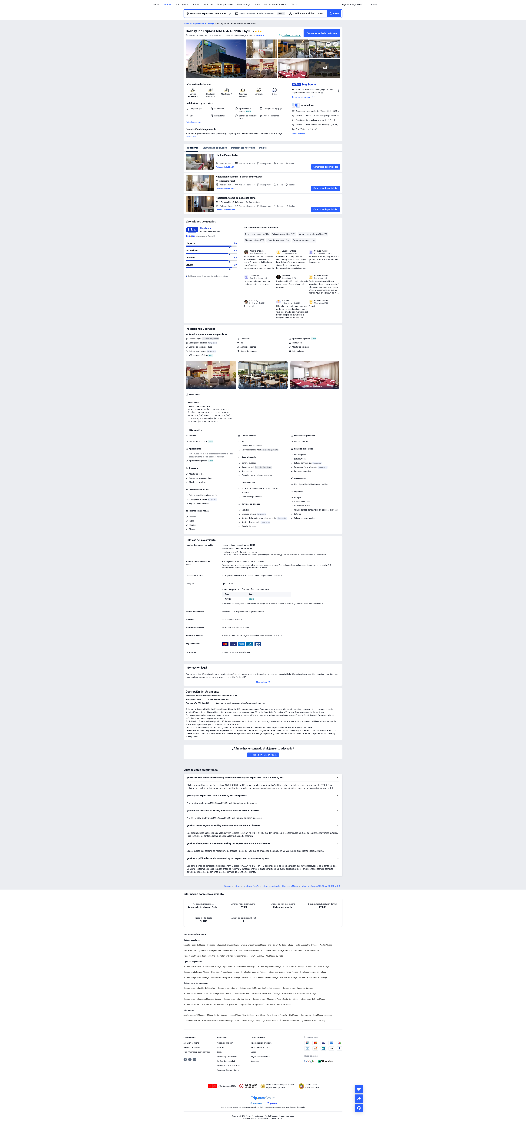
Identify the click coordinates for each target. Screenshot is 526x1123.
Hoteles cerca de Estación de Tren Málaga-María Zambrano (208, 993)
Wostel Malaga (326, 945)
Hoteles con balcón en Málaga (196, 972)
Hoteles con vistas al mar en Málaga (283, 972)
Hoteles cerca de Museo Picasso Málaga (299, 993)
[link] (352, 4)
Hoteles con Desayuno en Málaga (225, 977)
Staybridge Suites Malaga (267, 1020)
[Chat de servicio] (359, 1108)
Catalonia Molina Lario (232, 950)
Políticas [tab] (263, 147)
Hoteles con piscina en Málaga (196, 977)
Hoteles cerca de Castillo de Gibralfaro (199, 988)
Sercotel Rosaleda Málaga (194, 945)
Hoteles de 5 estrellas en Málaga (313, 977)
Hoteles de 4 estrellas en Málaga (225, 972)
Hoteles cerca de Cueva (227, 988)
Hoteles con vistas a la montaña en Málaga (260, 977)
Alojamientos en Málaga (293, 966)
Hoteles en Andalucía (271, 886)
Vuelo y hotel (182, 4)
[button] (366, 4)
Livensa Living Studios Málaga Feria (256, 945)
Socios (253, 1052)
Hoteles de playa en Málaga (269, 966)
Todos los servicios (193, 122)
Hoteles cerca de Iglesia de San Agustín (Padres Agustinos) (239, 1004)
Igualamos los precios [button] (291, 35)
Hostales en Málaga (288, 977)
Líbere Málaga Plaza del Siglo (241, 1015)
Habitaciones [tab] (192, 147)
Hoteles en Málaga (290, 886)
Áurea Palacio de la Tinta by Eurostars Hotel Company (302, 1020)
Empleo (220, 1052)
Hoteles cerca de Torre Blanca (278, 1004)
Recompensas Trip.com (275, 4)
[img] (216, 59)
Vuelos (156, 4)
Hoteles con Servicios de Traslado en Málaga (202, 966)
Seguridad (255, 1061)
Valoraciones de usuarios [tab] (215, 147)
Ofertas (294, 4)
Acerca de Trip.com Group (228, 1070)
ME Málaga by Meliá (274, 956)
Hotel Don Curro (312, 950)
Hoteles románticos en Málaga (313, 972)
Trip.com (227, 886)
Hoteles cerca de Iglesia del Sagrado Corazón (202, 999)
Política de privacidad (226, 1061)
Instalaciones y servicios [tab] (243, 147)
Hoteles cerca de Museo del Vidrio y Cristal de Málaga (275, 999)
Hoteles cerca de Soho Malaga (312, 999)
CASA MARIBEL (257, 956)
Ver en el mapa (298, 134)
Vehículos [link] (208, 4)
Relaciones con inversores (261, 1043)
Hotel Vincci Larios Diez (253, 950)
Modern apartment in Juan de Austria (199, 956)
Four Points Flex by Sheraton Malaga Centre (202, 950)
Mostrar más (191, 137)
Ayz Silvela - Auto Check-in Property (271, 1015)
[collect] (359, 1089)
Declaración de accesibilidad (228, 1065)
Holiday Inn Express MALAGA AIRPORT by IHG (220, 31)
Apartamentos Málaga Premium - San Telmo (284, 950)
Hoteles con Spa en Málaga (317, 966)
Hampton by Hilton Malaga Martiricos (232, 956)
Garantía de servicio (192, 1047)
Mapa (257, 4)
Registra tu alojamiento (260, 1056)
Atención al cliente (191, 1043)
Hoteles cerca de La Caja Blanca (237, 999)
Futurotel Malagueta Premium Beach (223, 945)
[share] (359, 1098)
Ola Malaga (293, 1015)
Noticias (220, 1047)
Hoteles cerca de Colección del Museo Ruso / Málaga (257, 993)
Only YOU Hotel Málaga (283, 945)
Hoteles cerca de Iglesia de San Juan (297, 988)
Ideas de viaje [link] (243, 4)
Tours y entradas (225, 4)
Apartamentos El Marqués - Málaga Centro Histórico (205, 1015)
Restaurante (297, 343)
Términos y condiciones (227, 1056)
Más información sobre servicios (197, 1052)
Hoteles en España (251, 886)
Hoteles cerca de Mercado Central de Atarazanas (260, 988)
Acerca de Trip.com (225, 1043)
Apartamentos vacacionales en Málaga (239, 966)
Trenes (196, 4)
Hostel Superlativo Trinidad (306, 945)
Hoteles (167, 4)
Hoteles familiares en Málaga (253, 972)
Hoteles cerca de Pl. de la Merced (198, 1004)
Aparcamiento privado (301, 339)
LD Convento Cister (192, 1020)
